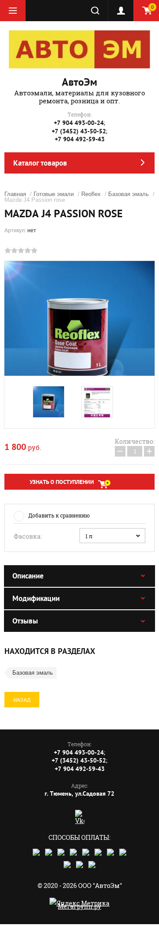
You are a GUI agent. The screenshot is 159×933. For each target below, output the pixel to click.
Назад (21, 699)
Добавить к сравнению (59, 515)
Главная (15, 194)
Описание (28, 576)
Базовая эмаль (128, 194)
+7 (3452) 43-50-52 (79, 131)
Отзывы (25, 621)
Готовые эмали (54, 194)
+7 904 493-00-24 (79, 123)
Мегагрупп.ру (79, 906)
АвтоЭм (79, 82)
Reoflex (91, 194)
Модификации (36, 598)
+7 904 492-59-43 (80, 139)
